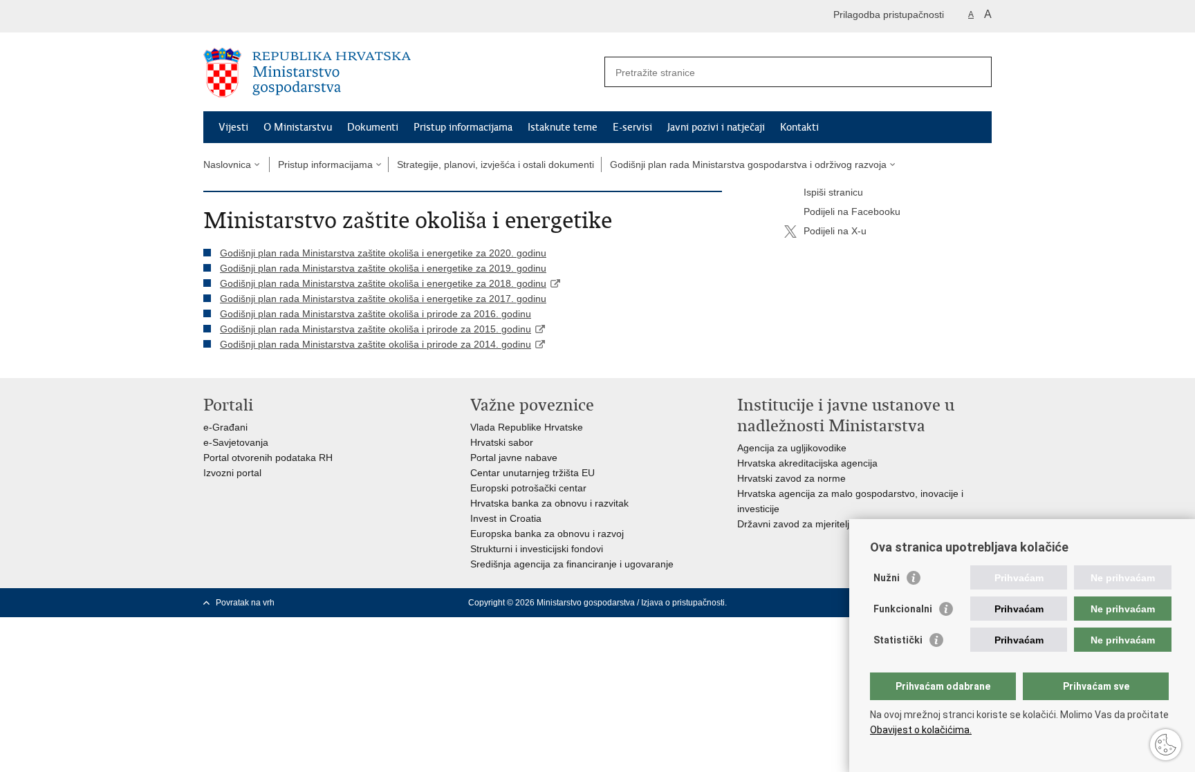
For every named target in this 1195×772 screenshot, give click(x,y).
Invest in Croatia (505, 518)
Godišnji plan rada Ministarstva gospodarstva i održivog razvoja (748, 164)
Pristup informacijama (463, 127)
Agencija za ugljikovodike (791, 447)
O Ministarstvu (297, 127)
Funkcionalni (902, 608)
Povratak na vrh (245, 603)
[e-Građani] (262, 16)
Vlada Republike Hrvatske (526, 427)
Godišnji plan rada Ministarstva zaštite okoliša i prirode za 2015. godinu (375, 329)
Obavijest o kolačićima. (921, 729)
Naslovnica (227, 164)
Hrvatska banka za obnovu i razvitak (549, 503)
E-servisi (632, 127)
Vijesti (233, 127)
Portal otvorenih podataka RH (268, 457)
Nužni (886, 577)
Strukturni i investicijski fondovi (536, 548)
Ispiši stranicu (833, 192)
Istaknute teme (563, 127)
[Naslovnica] (400, 72)
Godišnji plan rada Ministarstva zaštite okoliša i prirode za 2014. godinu (375, 344)
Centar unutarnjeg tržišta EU (532, 472)
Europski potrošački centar (528, 487)
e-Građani (225, 427)
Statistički (898, 640)
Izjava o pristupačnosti (683, 603)
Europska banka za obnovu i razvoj (547, 533)
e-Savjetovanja (235, 442)
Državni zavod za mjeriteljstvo (802, 523)
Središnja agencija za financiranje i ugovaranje (572, 563)
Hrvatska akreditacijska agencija (807, 463)
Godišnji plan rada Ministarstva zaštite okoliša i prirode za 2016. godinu (375, 313)
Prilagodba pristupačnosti (888, 14)
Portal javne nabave (513, 457)
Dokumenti (372, 127)
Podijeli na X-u (835, 230)
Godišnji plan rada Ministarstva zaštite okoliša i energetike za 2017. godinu (383, 298)
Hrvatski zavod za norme (791, 478)
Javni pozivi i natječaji (716, 127)
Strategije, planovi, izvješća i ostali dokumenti (495, 164)
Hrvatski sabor (501, 442)
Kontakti (799, 127)
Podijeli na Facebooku (852, 211)
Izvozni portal (232, 472)
